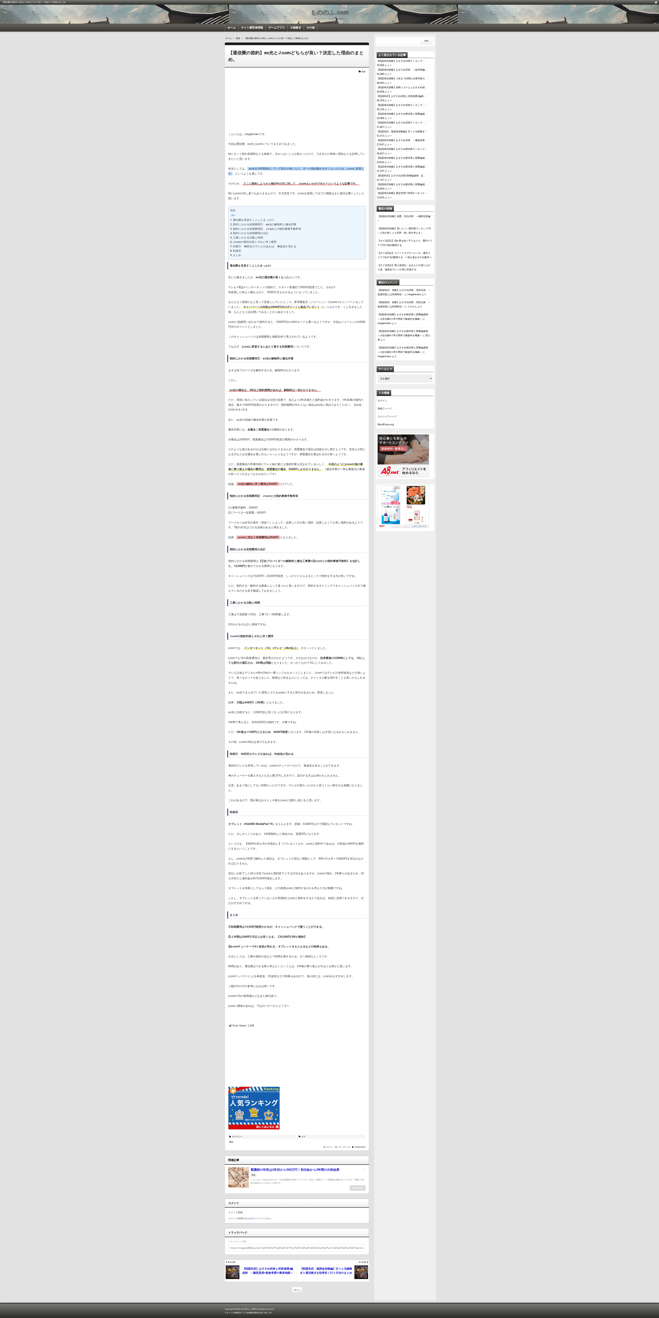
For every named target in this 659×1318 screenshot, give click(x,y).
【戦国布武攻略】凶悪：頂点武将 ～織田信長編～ (404, 218)
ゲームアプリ (276, 27)
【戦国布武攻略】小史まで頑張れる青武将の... (401, 78)
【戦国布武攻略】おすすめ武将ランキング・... (401, 61)
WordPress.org (386, 424)
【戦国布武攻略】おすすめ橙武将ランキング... (401, 149)
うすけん (412, 306)
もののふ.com (329, 12)
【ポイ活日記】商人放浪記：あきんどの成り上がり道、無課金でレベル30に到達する (404, 267)
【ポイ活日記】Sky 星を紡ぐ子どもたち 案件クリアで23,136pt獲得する (405, 242)
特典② (237, 250)
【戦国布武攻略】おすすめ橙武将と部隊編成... (401, 113)
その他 (311, 27)
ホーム (232, 27)
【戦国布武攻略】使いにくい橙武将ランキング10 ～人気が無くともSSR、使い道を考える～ (405, 230)
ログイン (255, 1218)
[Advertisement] (297, 103)
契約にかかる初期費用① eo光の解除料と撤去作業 (264, 224)
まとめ (237, 255)
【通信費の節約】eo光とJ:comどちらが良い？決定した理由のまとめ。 (296, 56)
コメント (329, 1147)
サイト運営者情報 (252, 27)
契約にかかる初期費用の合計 (251, 233)
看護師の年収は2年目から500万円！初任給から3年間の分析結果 (295, 1169)
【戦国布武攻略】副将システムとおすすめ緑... (401, 87)
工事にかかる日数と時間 (248, 237)
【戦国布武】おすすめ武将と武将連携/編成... (401, 96)
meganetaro (360, 1147)
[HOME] (656, 2)
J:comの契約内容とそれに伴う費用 (254, 242)
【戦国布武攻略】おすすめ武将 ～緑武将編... (401, 69)
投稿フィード (385, 408)
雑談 (364, 72)
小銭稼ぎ (295, 27)
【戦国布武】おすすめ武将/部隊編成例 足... (401, 175)
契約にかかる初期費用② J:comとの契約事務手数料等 (267, 229)
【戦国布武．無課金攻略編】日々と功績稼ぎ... (401, 131)
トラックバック (344, 1147)
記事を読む (358, 1188)
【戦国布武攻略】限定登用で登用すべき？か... (401, 193)
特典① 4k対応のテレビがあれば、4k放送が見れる (264, 246)
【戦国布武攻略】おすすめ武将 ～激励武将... (401, 140)
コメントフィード (387, 416)
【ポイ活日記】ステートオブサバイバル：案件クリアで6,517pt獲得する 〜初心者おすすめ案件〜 (405, 255)
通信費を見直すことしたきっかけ (253, 220)
